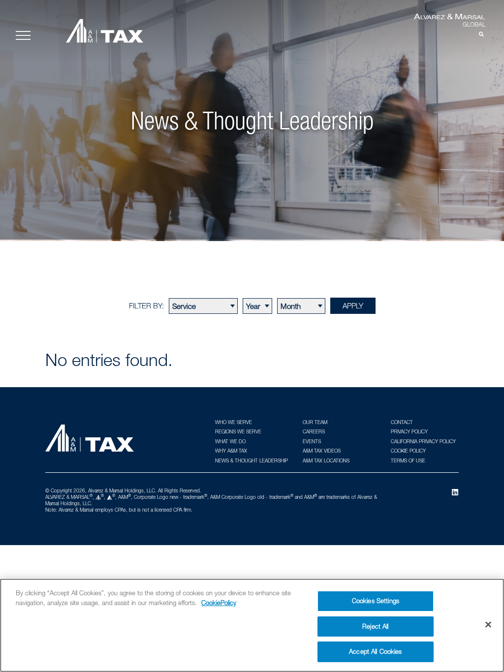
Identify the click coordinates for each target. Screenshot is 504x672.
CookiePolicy (218, 603)
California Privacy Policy (423, 441)
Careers (314, 431)
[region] (252, 625)
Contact (402, 422)
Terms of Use (408, 460)
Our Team (315, 422)
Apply (353, 305)
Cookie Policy (408, 451)
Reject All (375, 626)
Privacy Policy (409, 431)
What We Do (230, 441)
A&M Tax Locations (326, 460)
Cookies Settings (375, 601)
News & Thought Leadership (251, 460)
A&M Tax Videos (322, 451)
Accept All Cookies (375, 651)
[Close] (488, 625)
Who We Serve (233, 422)
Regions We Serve (238, 431)
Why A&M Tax (231, 451)
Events (312, 441)
